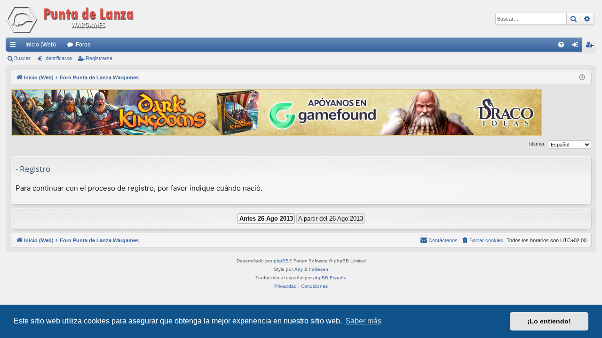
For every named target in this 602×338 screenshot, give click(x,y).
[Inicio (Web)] (71, 19)
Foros (83, 44)
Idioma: (537, 143)
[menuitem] (561, 45)
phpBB (281, 260)
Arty (298, 269)
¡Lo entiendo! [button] (549, 321)
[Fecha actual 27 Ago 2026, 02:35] (582, 77)
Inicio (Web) (40, 44)
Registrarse (99, 58)
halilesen (318, 269)
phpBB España (330, 277)
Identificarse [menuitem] (577, 46)
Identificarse (58, 58)
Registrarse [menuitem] (591, 46)
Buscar (22, 58)
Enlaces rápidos (14, 46)
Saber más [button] (363, 321)
